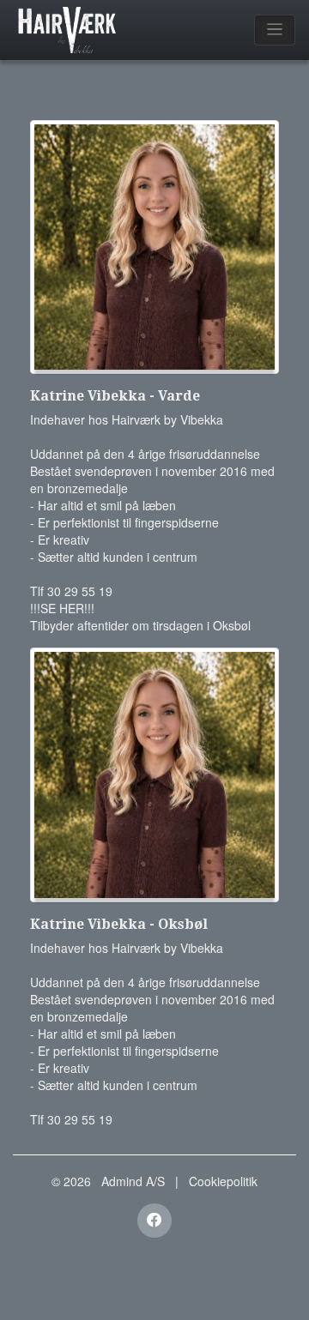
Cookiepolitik (223, 1181)
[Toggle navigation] (275, 30)
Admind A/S (133, 1181)
